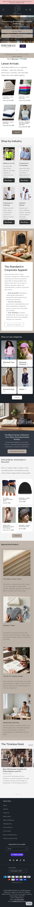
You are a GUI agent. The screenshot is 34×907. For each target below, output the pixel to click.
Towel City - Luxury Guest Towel (8, 97)
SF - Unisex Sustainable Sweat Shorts (8, 499)
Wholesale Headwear (22, 363)
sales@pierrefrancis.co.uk (19, 901)
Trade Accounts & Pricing (10, 838)
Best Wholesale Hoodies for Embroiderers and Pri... (15, 770)
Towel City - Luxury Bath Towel (24, 97)
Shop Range (8, 180)
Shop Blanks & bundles (17, 451)
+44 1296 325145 (19, 899)
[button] (3, 10)
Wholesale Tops (8, 362)
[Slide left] (13, 50)
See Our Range (17, 31)
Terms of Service (7, 827)
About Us (5, 809)
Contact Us (6, 813)
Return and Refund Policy (10, 835)
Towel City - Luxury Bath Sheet (8, 122)
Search (5, 805)
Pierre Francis (19, 882)
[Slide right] (20, 50)
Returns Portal (7, 816)
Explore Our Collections (14, 325)
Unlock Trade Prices (17, 36)
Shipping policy (7, 824)
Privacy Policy (7, 831)
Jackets (21, 389)
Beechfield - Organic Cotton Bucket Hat (24, 526)
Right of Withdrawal (8, 820)
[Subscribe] (26, 849)
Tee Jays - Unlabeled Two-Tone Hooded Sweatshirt (24, 123)
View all (17, 132)
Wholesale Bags (8, 389)
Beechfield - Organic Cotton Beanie (24, 499)
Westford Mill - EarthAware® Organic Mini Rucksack (8, 527)
